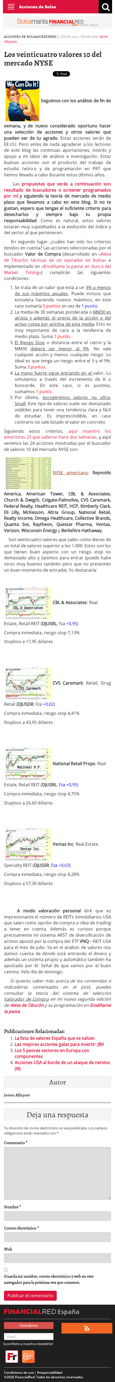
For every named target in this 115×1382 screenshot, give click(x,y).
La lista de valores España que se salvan (55, 1038)
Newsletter (29, 1325)
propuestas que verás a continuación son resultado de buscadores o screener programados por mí (57, 190)
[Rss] (87, 1328)
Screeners (46, 36)
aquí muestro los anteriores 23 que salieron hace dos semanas (57, 434)
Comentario (16, 1143)
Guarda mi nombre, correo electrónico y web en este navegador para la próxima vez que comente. (49, 1279)
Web (8, 1249)
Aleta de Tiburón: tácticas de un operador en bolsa (57, 257)
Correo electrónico (21, 1228)
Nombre (12, 1207)
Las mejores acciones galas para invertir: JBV (59, 1044)
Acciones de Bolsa (37, 6)
